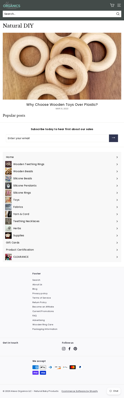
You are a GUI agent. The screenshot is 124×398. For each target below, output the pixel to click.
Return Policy (39, 302)
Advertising (38, 320)
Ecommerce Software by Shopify (80, 391)
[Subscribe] (113, 138)
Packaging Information (44, 329)
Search (36, 280)
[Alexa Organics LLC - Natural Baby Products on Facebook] (69, 348)
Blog (34, 288)
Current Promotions (43, 311)
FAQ (34, 315)
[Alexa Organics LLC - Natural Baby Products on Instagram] (63, 348)
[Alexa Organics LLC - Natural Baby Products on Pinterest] (75, 348)
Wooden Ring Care (42, 324)
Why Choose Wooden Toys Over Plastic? (62, 104)
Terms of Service (41, 297)
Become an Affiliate (43, 306)
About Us (37, 284)
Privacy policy (40, 293)
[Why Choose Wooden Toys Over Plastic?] (62, 66)
